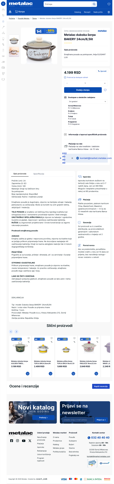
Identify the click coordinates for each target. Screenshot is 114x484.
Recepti (87, 12)
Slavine (72, 448)
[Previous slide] (11, 332)
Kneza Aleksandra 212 (98, 452)
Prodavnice (57, 441)
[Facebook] (11, 440)
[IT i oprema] (3, 91)
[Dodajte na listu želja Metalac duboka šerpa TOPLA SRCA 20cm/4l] (50, 338)
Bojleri (71, 444)
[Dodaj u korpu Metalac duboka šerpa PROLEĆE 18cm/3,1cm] (95, 373)
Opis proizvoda (19, 174)
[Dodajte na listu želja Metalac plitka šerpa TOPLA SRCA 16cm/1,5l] (73, 338)
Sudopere (73, 441)
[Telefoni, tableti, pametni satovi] (3, 85)
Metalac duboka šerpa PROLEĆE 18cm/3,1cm (87, 362)
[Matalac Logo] (21, 433)
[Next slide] (16, 332)
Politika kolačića (59, 452)
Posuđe (72, 437)
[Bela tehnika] (3, 50)
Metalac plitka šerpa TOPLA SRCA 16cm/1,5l (65, 362)
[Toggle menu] (3, 3)
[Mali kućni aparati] (3, 62)
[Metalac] (102, 31)
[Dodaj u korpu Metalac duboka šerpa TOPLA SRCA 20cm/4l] (50, 373)
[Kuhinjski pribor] (3, 27)
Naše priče (98, 12)
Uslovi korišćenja (44, 454)
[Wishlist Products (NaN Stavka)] (109, 4)
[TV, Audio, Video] (3, 79)
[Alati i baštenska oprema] (3, 102)
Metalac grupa (58, 448)
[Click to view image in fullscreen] (39, 46)
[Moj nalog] (10, 12)
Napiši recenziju (101, 386)
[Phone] (89, 437)
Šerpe (34, 18)
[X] (29, 440)
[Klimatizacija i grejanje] (3, 56)
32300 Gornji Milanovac (98, 449)
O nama (56, 437)
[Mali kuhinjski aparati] (3, 67)
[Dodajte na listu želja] (105, 90)
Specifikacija (38, 174)
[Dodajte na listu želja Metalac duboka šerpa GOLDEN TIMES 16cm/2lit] (28, 338)
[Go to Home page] (21, 4)
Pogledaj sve (74, 455)
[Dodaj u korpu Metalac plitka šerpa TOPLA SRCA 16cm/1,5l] (72, 373)
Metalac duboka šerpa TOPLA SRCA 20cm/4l (42, 362)
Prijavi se (100, 420)
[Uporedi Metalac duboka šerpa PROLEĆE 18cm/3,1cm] (96, 341)
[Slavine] (3, 44)
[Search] (94, 4)
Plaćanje (40, 443)
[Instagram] (17, 440)
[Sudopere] (3, 33)
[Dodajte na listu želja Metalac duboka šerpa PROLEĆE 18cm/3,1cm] (96, 338)
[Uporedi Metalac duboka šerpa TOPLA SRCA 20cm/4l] (50, 341)
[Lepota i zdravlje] (3, 73)
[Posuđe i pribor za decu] (3, 21)
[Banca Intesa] (93, 479)
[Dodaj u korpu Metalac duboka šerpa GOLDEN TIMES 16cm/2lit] (27, 373)
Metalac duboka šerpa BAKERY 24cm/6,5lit (55, 18)
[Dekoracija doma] (3, 96)
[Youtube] (23, 441)
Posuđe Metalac (24, 18)
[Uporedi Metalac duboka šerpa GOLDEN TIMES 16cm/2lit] (28, 341)
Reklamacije (42, 451)
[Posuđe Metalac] (3, 9)
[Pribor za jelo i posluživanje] (3, 15)
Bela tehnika (74, 452)
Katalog (77, 12)
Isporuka (40, 447)
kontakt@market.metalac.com (96, 158)
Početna (12, 18)
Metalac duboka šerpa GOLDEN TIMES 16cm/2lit (19, 362)
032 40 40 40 (64, 158)
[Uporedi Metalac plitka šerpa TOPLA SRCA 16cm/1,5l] (73, 341)
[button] (102, 31)
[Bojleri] (3, 38)
